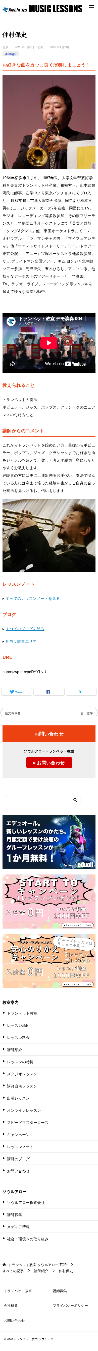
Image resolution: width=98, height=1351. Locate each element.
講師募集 (14, 1214)
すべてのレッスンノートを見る (33, 598)
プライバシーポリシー (70, 1305)
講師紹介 (11, 54)
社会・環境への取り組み (27, 1238)
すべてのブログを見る (25, 628)
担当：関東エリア (21, 641)
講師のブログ (18, 1158)
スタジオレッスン (22, 1073)
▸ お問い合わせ (49, 762)
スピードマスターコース (27, 1122)
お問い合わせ (18, 1170)
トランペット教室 (22, 1013)
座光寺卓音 (13, 713)
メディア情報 (18, 1226)
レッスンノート (20, 1146)
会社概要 (11, 1305)
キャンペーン (18, 1134)
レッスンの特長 (20, 1061)
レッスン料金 (18, 1037)
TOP (37, 1265)
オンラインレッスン (24, 1110)
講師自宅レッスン (22, 1085)
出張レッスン (18, 1098)
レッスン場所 (18, 1025)
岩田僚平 (87, 713)
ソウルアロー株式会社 (26, 1202)
